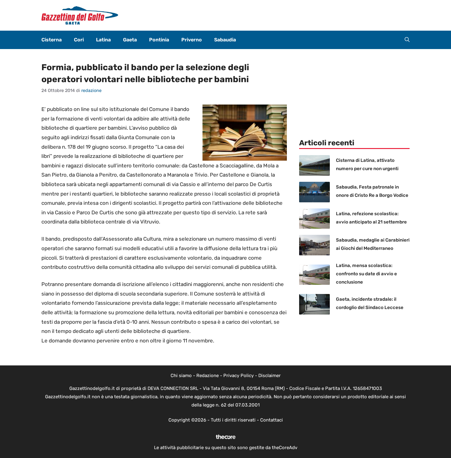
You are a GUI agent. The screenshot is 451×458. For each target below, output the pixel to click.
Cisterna (51, 40)
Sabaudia (225, 40)
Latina (103, 40)
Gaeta (130, 40)
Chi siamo (181, 375)
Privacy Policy (238, 375)
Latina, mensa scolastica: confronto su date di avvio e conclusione (366, 274)
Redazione (207, 375)
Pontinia (159, 40)
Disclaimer (269, 375)
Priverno (191, 40)
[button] (407, 40)
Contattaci (271, 420)
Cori (79, 40)
